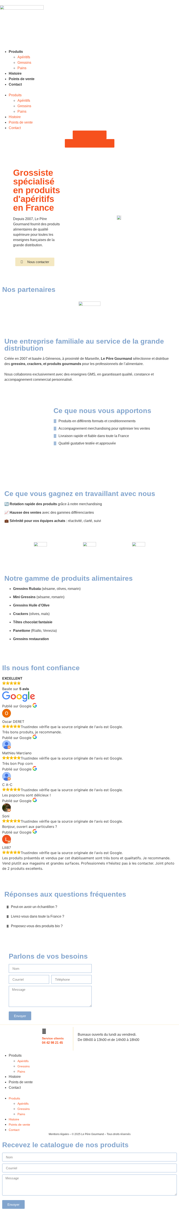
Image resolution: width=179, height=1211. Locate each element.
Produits (16, 51)
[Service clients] (44, 1031)
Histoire (15, 73)
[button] (89, 89)
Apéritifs (23, 57)
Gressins (24, 62)
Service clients (53, 1038)
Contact (15, 84)
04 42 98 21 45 (52, 1042)
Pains (21, 68)
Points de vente (21, 79)
